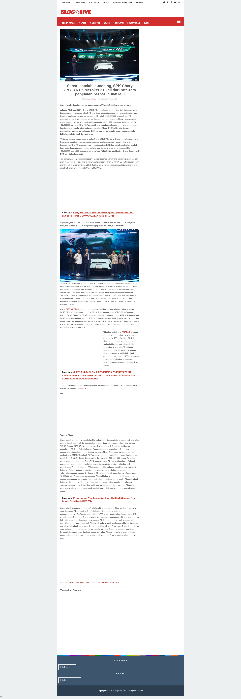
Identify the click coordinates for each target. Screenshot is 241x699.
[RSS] (179, 2)
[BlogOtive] (76, 12)
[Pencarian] (179, 21)
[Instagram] (171, 2)
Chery (72, 582)
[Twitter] (168, 2)
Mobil (77, 582)
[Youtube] (175, 2)
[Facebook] (164, 2)
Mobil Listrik (84, 582)
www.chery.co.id (85, 388)
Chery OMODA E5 (102, 582)
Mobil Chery (114, 582)
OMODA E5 (71, 309)
